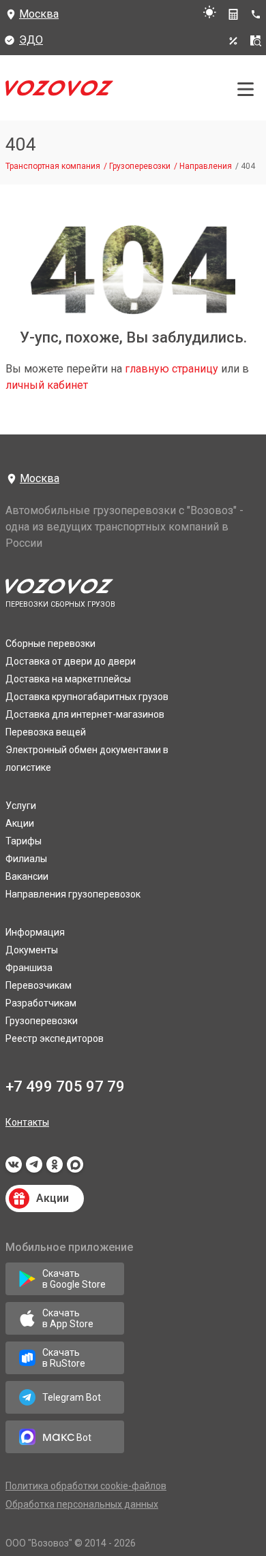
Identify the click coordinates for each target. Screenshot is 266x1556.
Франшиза (29, 967)
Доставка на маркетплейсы (68, 678)
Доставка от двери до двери (70, 661)
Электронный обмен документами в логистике (86, 758)
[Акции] (233, 41)
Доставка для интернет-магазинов (84, 714)
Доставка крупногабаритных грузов (86, 696)
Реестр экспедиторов (54, 1038)
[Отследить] (255, 41)
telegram (34, 1168)
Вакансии (26, 876)
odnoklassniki (54, 1168)
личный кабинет (46, 385)
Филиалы (26, 858)
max (75, 1168)
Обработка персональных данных (81, 1504)
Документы (31, 949)
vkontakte (13, 1168)
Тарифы (23, 841)
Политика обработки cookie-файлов (85, 1485)
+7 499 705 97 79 (65, 1086)
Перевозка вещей (45, 732)
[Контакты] (258, 14)
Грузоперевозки (41, 1020)
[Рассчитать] (233, 14)
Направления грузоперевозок (73, 894)
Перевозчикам (38, 985)
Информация (35, 932)
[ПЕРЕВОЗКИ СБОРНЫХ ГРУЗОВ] (59, 91)
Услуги (20, 805)
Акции (19, 823)
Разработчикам (40, 1003)
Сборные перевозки (50, 643)
